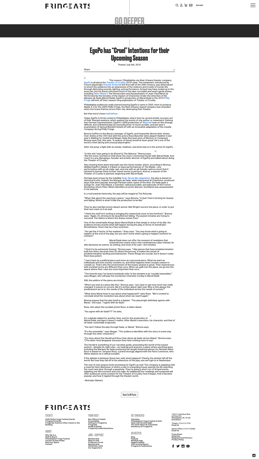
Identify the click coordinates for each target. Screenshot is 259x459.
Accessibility (93, 421)
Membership (93, 439)
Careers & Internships (55, 441)
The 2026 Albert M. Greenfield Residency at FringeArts (144, 426)
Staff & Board (51, 437)
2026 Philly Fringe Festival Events (60, 419)
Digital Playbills (137, 442)
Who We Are (50, 435)
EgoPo (87, 82)
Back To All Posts (129, 394)
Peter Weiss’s (101, 94)
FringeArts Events (53, 421)
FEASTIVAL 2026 (95, 446)
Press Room (177, 434)
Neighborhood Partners (182, 438)
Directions (176, 420)
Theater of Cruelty (115, 82)
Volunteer (135, 419)
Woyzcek (147, 122)
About (48, 431)
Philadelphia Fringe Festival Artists (146, 421)
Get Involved (137, 415)
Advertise (176, 436)
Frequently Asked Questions (100, 428)
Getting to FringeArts (97, 423)
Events (49, 415)
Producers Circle (95, 442)
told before (111, 114)
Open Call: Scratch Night (141, 423)
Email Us (175, 425)
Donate (199, 5)
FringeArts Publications (141, 446)
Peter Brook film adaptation (136, 178)
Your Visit (93, 415)
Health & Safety (95, 427)
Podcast (134, 439)
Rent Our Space (52, 442)
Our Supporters (95, 448)
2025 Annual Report (140, 444)
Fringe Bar (92, 425)
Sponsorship (93, 444)
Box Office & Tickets (97, 419)
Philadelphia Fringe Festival (57, 439)
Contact (48, 444)
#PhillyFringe (137, 441)
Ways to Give (93, 441)
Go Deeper (136, 433)
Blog (133, 437)
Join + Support (96, 435)
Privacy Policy (178, 440)
